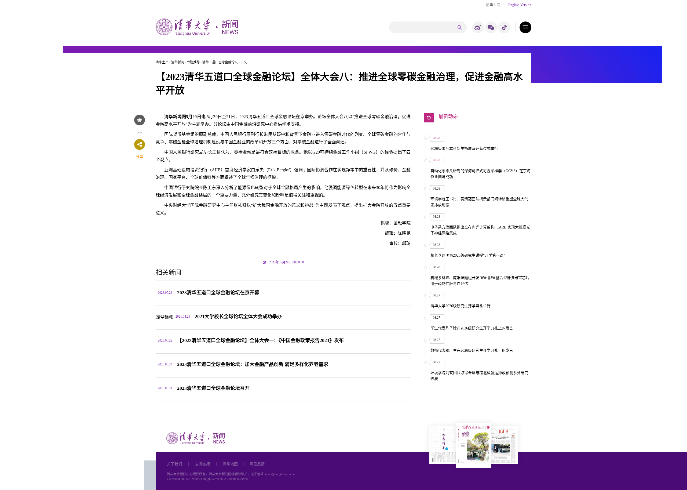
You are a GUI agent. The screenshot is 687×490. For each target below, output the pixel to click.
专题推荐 (193, 62)
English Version (519, 5)
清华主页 (493, 5)
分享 (139, 157)
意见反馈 (257, 464)
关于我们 (174, 464)
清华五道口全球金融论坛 (220, 62)
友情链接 (202, 464)
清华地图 (230, 464)
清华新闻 (177, 62)
